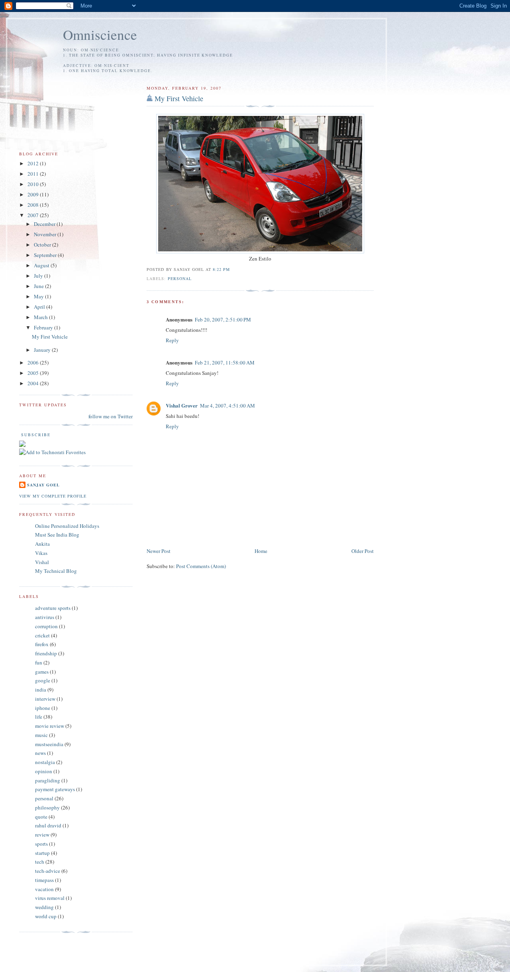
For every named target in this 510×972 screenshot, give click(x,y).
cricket (42, 635)
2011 (33, 173)
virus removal (50, 897)
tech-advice (47, 870)
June (39, 286)
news (40, 752)
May (39, 296)
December (45, 223)
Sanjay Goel (43, 485)
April (40, 306)
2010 (33, 184)
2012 (33, 163)
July (39, 275)
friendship (46, 653)
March (41, 317)
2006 (33, 362)
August (42, 265)
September (46, 255)
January (43, 349)
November (45, 234)
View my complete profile (52, 496)
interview (45, 698)
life (38, 716)
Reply (172, 340)
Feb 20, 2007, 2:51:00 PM (223, 319)
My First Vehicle (179, 98)
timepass (44, 880)
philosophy (47, 807)
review (42, 834)
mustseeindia (49, 744)
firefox (42, 644)
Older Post (362, 551)
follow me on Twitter (110, 416)
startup (42, 852)
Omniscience (100, 34)
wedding (44, 907)
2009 (33, 194)
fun (38, 662)
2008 (33, 204)
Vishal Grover (182, 405)
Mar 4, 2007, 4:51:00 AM (227, 405)
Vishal (42, 562)
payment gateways (55, 789)
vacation (44, 889)
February (44, 327)
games (42, 671)
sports (41, 843)
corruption (46, 626)
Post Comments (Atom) (201, 566)
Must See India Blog (57, 534)
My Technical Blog (56, 570)
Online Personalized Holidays (67, 525)
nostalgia (45, 762)
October (43, 244)
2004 (33, 383)
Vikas (41, 553)
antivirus (44, 617)
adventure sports (53, 607)
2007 (33, 215)
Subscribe (35, 434)
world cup (46, 916)
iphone (42, 707)
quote (41, 816)
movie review (49, 725)
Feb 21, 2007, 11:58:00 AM (225, 362)
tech (39, 861)
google (42, 680)
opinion (43, 771)
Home (261, 551)
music (41, 735)
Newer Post (159, 551)
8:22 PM (221, 269)
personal (180, 278)
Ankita (42, 543)
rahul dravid (48, 825)
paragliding (47, 780)
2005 (33, 372)
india (40, 689)
